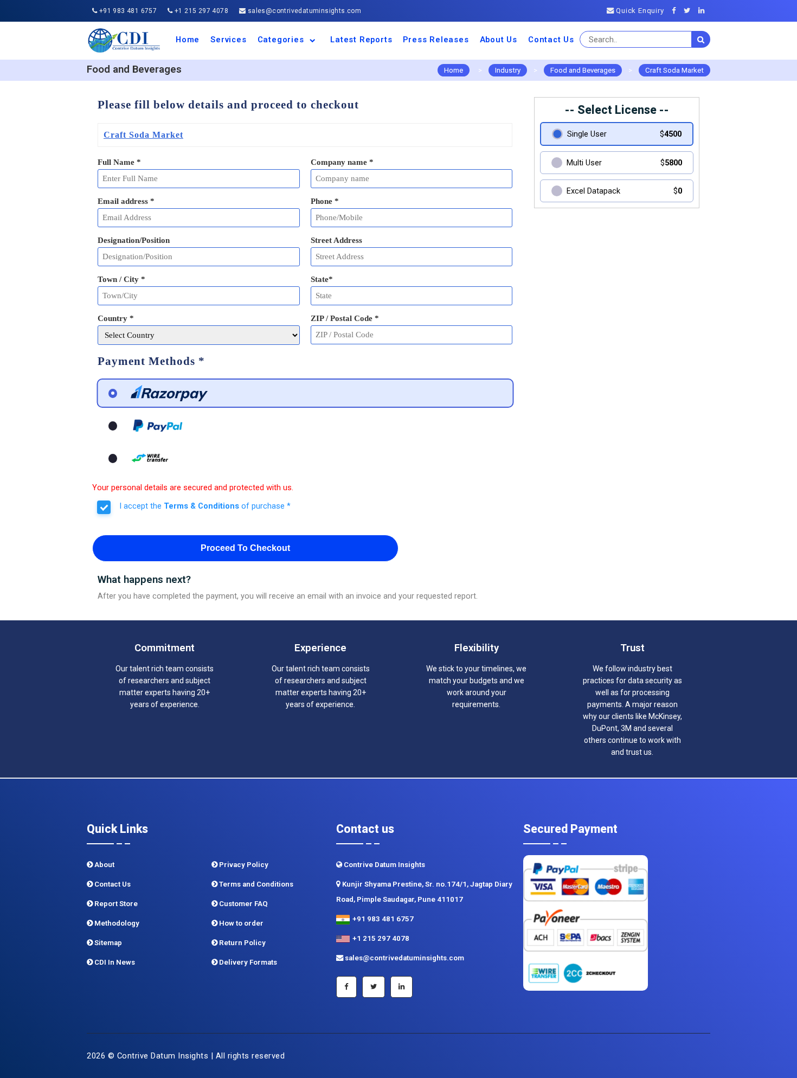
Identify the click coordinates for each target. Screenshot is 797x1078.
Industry (507, 70)
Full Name (119, 162)
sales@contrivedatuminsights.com (303, 11)
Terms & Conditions (201, 506)
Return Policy (241, 943)
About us (498, 39)
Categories (282, 39)
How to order (240, 923)
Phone (325, 201)
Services (228, 39)
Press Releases (435, 39)
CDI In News (114, 962)
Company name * (342, 162)
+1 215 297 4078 (200, 11)
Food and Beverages (582, 70)
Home (188, 39)
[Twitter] (690, 10)
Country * (116, 318)
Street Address (336, 240)
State (322, 279)
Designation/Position (134, 240)
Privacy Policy (242, 865)
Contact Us (551, 39)
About (103, 865)
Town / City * (121, 279)
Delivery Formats (247, 962)
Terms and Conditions (255, 884)
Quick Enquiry (639, 11)
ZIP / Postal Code (345, 318)
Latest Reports (361, 39)
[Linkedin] (704, 10)
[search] (701, 39)
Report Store (115, 904)
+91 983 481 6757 (127, 11)
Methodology (116, 923)
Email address (126, 201)
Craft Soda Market (674, 70)
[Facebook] (677, 10)
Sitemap (107, 943)
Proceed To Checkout (245, 548)
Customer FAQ (242, 904)
